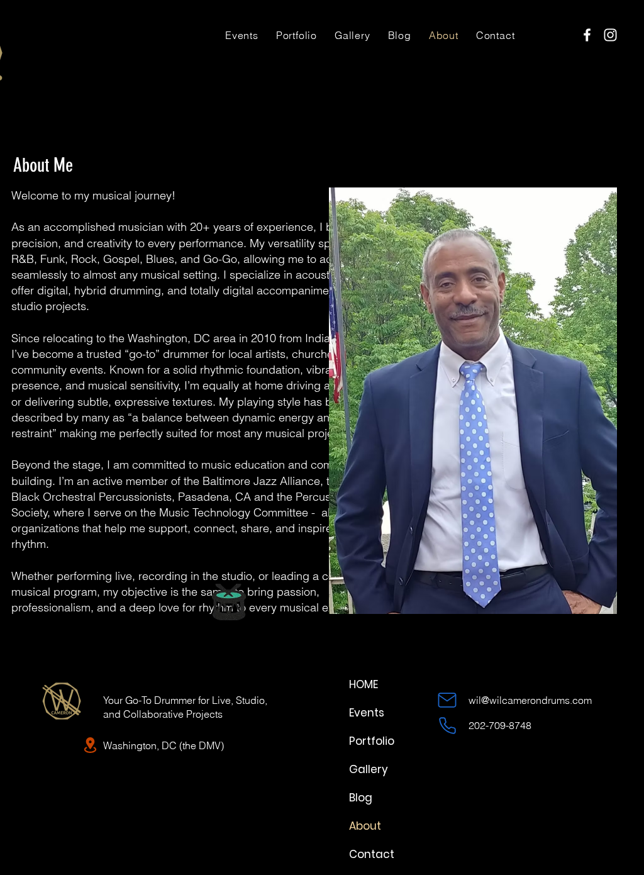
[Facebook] (587, 34)
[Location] (90, 745)
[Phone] (447, 725)
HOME (363, 684)
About (365, 825)
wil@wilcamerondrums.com (530, 700)
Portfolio (371, 741)
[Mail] (447, 700)
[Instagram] (610, 34)
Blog (360, 797)
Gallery (368, 769)
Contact (371, 854)
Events (366, 712)
